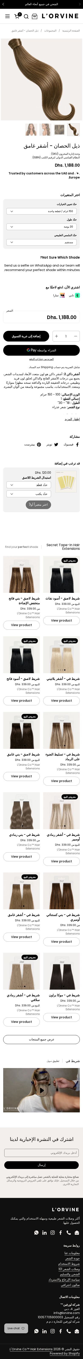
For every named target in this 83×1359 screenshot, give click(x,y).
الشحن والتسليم (70, 1274)
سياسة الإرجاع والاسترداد (64, 1279)
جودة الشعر (72, 1258)
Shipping (47, 367)
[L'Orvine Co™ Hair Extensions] (60, 16)
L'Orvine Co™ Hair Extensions (31, 1349)
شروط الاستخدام (69, 1264)
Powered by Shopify (65, 1353)
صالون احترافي (70, 1285)
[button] (26, 16)
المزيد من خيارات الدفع (41, 359)
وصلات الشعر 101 (69, 1269)
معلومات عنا (72, 1253)
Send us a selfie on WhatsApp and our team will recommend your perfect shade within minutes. (42, 267)
